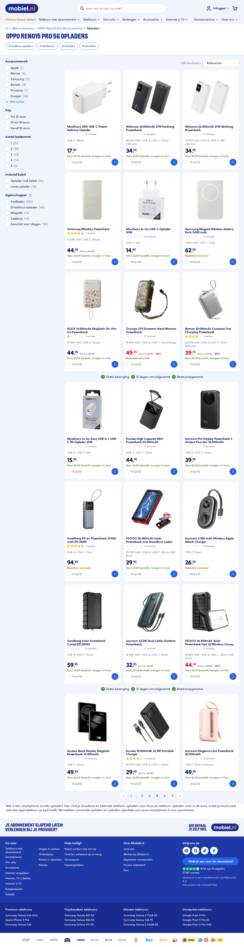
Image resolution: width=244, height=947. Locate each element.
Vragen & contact (49, 849)
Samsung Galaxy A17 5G (79, 924)
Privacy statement (134, 865)
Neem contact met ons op (80, 849)
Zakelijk (9, 894)
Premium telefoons (18, 910)
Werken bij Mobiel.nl (136, 854)
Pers (126, 870)
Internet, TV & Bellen (18, 878)
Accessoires (12, 868)
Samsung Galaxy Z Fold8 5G (141, 924)
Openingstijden (73, 865)
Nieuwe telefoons (136, 910)
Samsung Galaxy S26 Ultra (21, 915)
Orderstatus (46, 854)
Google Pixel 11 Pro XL (196, 920)
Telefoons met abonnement (13, 850)
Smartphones (13, 857)
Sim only (10, 862)
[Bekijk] (115, 162)
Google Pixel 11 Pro (194, 915)
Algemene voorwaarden (138, 860)
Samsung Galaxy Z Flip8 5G (140, 915)
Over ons (129, 849)
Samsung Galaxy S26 (18, 924)
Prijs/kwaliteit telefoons (80, 910)
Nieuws (43, 865)
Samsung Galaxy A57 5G (79, 915)
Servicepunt (71, 860)
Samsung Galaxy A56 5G (79, 920)
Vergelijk (77, 162)
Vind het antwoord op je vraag (83, 854)
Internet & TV (13, 884)
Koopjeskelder (14, 889)
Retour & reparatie (50, 860)
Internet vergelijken (17, 873)
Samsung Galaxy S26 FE (138, 920)
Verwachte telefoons (197, 910)
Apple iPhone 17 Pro (17, 920)
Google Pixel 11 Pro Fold (197, 924)
